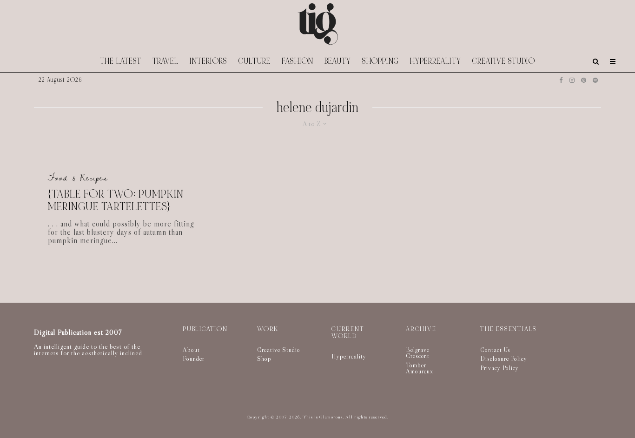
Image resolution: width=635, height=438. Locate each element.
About (191, 349)
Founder (194, 358)
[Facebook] (561, 80)
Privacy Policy (499, 368)
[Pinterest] (583, 80)
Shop (264, 358)
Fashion (297, 61)
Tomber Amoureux (419, 368)
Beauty (337, 61)
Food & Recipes (78, 178)
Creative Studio (503, 61)
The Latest (120, 61)
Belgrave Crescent (418, 353)
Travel (165, 61)
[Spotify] (595, 80)
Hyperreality (435, 61)
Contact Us (495, 349)
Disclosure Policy (503, 358)
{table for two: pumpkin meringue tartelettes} (116, 200)
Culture (254, 61)
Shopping (380, 61)
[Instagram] (572, 80)
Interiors (208, 61)
